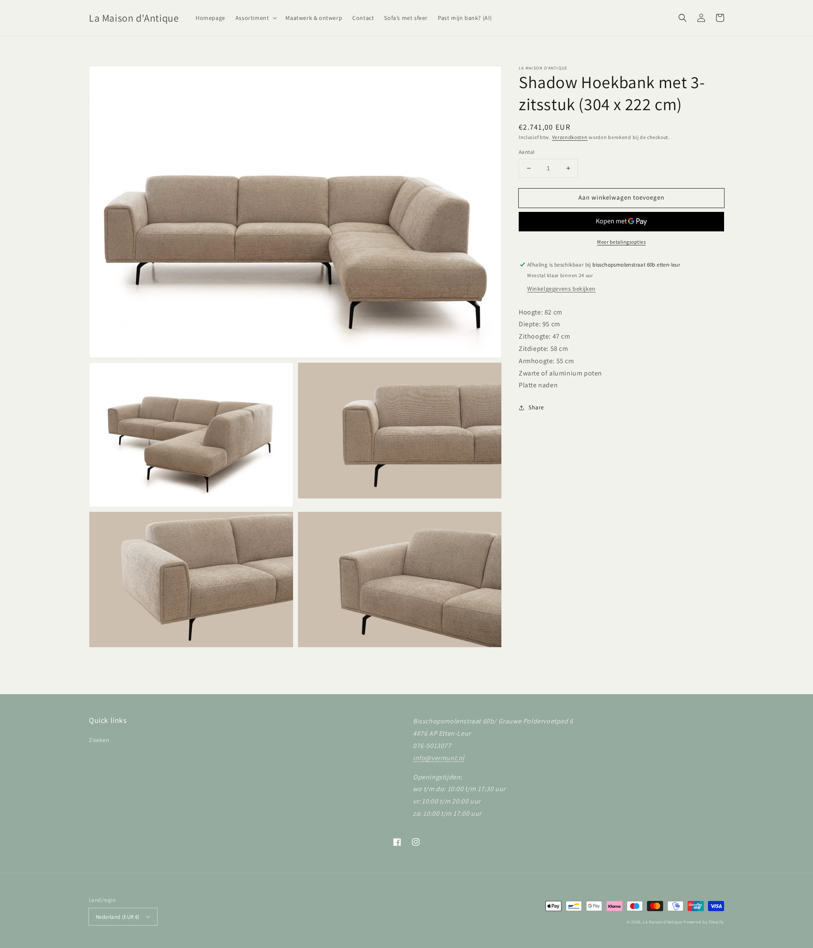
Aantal (526, 152)
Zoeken (99, 740)
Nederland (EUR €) (118, 916)
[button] (255, 18)
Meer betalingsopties (621, 242)
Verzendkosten (570, 137)
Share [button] (536, 407)
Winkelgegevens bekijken (561, 288)
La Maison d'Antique (662, 922)
